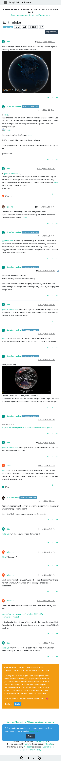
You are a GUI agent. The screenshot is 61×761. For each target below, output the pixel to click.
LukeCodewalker (14, 106)
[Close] (56, 667)
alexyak (10, 465)
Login (17, 704)
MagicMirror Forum (20, 2)
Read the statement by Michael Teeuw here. (30, 15)
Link (25, 217)
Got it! (30, 736)
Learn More (34, 731)
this (11, 240)
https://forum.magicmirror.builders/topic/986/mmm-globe (27, 427)
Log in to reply (51, 32)
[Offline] (4, 498)
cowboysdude (13, 497)
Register (8, 704)
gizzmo (10, 207)
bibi (8, 42)
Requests (8, 27)
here (30, 135)
